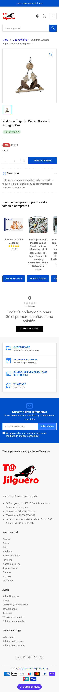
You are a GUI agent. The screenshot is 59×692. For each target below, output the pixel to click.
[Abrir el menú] (53, 16)
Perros (5, 543)
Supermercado (10, 568)
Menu (5, 39)
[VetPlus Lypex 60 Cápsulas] (14, 224)
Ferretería (7, 559)
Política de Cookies (12, 641)
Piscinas (6, 576)
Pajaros (6, 539)
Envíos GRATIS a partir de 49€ (29, 3)
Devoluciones (9, 609)
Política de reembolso (13, 621)
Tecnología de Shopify (38, 668)
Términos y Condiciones (15, 604)
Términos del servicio (13, 617)
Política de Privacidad (13, 645)
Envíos (5, 600)
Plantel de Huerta (11, 564)
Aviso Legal (8, 637)
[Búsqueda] (53, 28)
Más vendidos (19, 39)
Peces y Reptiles (11, 555)
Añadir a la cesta (14, 278)
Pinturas (6, 572)
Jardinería (7, 580)
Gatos (5, 547)
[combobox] (29, 28)
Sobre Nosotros (10, 596)
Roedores (7, 551)
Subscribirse (47, 426)
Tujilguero (22, 668)
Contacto (7, 613)
